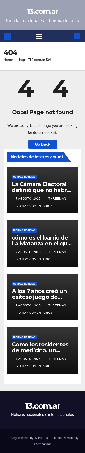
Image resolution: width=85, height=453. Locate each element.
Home (8, 60)
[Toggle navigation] (39, 36)
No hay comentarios (34, 206)
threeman (57, 198)
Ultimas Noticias (24, 177)
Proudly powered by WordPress (29, 438)
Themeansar (42, 444)
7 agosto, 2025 (29, 198)
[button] (69, 36)
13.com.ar (42, 11)
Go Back (42, 144)
